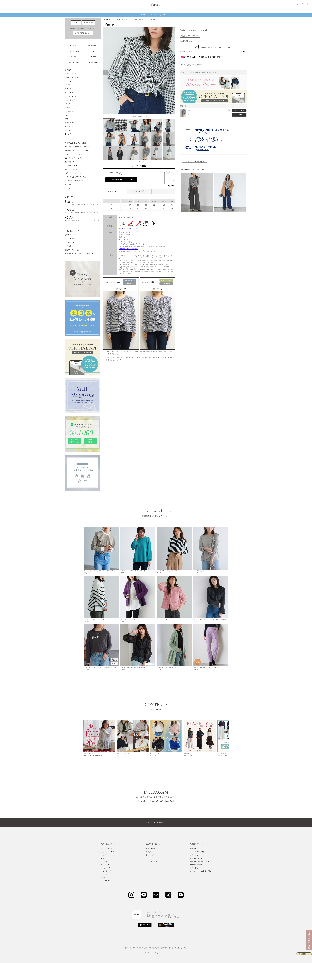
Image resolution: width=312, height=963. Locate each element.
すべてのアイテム (71, 74)
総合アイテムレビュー (73, 250)
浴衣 (66, 119)
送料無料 (68, 184)
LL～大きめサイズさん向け (75, 158)
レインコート (70, 126)
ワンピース (69, 92)
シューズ (68, 107)
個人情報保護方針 (196, 865)
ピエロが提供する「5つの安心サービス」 (80, 254)
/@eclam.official (167, 801)
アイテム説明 (139, 191)
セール (92, 51)
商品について (146, 251)
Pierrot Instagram (74, 62)
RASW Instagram (92, 62)
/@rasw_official (155, 801)
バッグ (67, 104)
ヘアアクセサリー (71, 115)
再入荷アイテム (74, 51)
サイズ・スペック (115, 191)
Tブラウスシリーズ (72, 165)
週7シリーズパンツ (72, 169)
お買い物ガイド (70, 235)
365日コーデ (92, 56)
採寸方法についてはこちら (128, 249)
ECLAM (68, 134)
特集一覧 (74, 56)
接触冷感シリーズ (71, 162)
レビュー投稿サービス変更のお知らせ (194, 162)
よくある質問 (70, 238)
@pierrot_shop (144, 801)
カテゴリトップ (116, 19)
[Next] (227, 736)
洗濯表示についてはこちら (128, 228)
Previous (105, 72)
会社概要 (193, 849)
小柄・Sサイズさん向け (73, 154)
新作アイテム (92, 45)
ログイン (76, 22)
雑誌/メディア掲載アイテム (75, 181)
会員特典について (71, 246)
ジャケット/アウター (72, 77)
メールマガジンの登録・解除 (200, 871)
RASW (67, 130)
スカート (68, 89)
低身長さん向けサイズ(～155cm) (77, 147)
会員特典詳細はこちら (83, 33)
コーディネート (151, 861)
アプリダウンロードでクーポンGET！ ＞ (156, 15)
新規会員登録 (88, 22)
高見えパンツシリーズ (73, 173)
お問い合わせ (70, 242)
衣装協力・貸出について (199, 858)
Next (172, 72)
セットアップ (70, 100)
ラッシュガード (70, 123)
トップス (68, 81)
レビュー (163, 191)
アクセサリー (70, 111)
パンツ (67, 85)
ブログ (148, 858)
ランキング (73, 45)
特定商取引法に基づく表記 (199, 861)
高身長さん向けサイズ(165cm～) (77, 150)
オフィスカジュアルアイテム (75, 177)
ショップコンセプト (197, 852)
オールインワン (70, 96)
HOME (106, 19)
